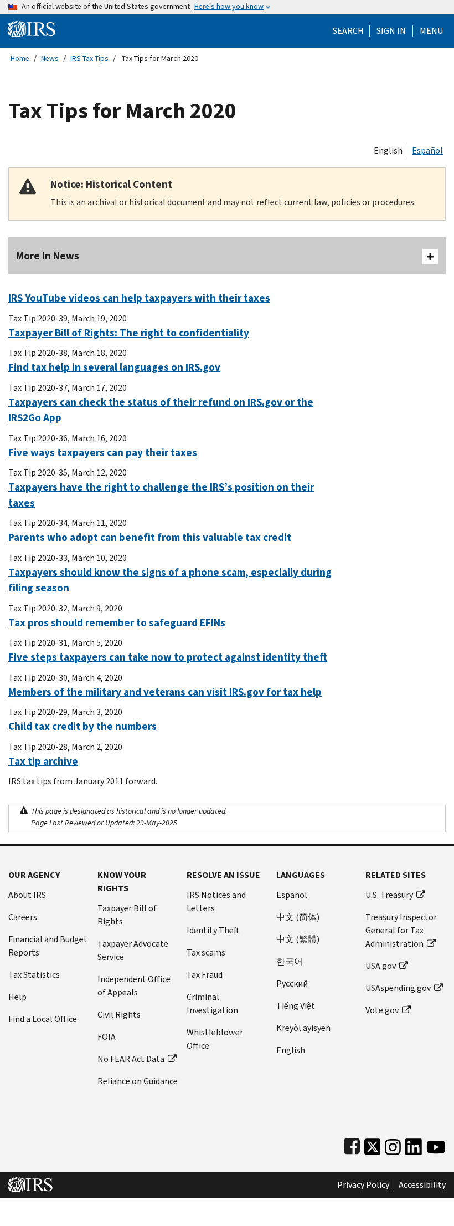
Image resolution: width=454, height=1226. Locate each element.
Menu (431, 31)
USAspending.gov (398, 988)
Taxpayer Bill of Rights (127, 914)
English (388, 150)
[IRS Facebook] (352, 1144)
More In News (47, 256)
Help (17, 997)
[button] (391, 31)
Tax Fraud (205, 974)
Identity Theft (213, 930)
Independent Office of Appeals (134, 985)
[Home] (31, 28)
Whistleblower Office (215, 1038)
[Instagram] (393, 1144)
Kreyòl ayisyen (303, 1028)
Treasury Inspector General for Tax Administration (401, 930)
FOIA (106, 1037)
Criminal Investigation (212, 1003)
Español (427, 150)
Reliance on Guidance (137, 1081)
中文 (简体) (297, 917)
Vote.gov (382, 1010)
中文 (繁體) (297, 939)
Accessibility (422, 1185)
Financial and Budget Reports (47, 945)
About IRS (27, 895)
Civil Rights (119, 1014)
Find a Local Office (42, 1019)
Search (348, 31)
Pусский (292, 983)
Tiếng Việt (295, 1006)
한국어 (289, 961)
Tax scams (206, 952)
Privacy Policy (363, 1185)
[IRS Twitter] (372, 1144)
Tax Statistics (34, 974)
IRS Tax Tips (89, 58)
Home (20, 58)
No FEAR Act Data (130, 1059)
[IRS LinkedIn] (413, 1144)
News (50, 58)
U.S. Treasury (389, 895)
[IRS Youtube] (436, 1144)
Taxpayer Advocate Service (132, 950)
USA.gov (380, 966)
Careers (22, 917)
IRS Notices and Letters (216, 901)
